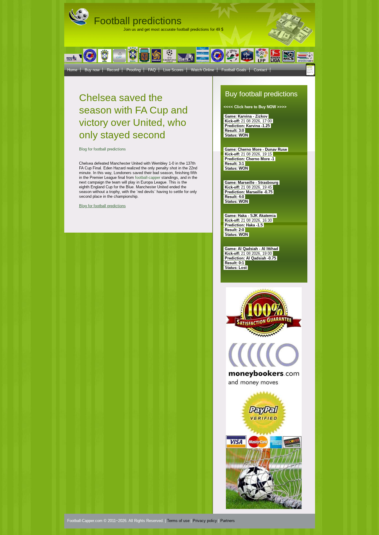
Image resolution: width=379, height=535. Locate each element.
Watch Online (202, 70)
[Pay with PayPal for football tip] (264, 447)
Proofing (133, 70)
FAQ (152, 70)
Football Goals (233, 70)
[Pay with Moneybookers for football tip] (264, 389)
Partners (227, 520)
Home (72, 70)
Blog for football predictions (102, 149)
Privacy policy (205, 520)
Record (113, 70)
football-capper (147, 177)
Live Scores (173, 70)
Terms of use (178, 520)
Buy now (92, 70)
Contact (260, 70)
